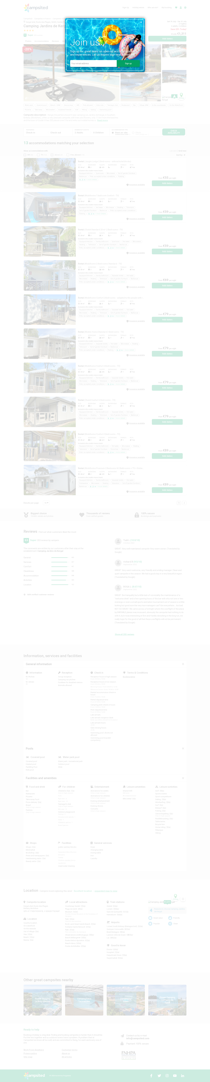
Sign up (128, 63)
